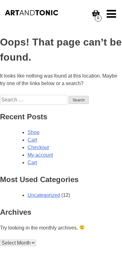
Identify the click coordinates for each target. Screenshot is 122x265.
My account (40, 155)
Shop (33, 132)
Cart (32, 140)
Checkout (38, 147)
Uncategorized (44, 195)
